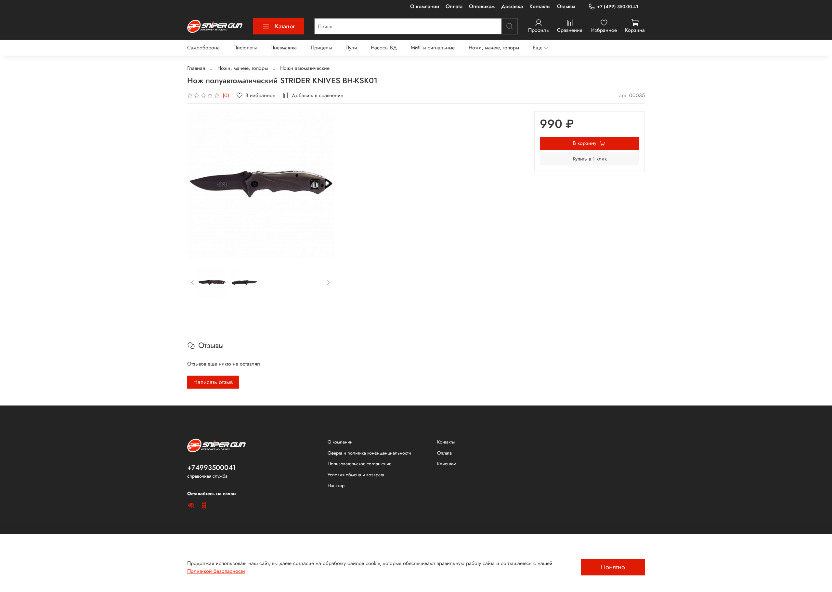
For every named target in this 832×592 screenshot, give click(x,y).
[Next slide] (323, 185)
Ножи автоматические (305, 68)
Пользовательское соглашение (359, 463)
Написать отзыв (213, 382)
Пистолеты (245, 47)
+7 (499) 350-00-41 (617, 6)
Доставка (512, 6)
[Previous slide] (197, 185)
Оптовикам (482, 6)
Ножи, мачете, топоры (494, 47)
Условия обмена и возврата (356, 474)
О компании (424, 6)
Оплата (454, 6)
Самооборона (203, 47)
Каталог (285, 26)
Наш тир (336, 485)
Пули (351, 47)
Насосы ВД (384, 47)
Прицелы (321, 47)
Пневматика (283, 47)
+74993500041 (211, 467)
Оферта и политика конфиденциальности (369, 453)
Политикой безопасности (216, 571)
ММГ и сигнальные (433, 47)
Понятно (613, 567)
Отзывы (566, 6)
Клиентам (446, 463)
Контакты (540, 6)
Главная (196, 68)
